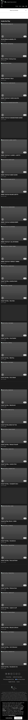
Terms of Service (11, 715)
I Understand (18, 717)
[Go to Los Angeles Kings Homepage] (10, 2)
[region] (14, 710)
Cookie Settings (9, 717)
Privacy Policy (15, 707)
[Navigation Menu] (26, 6)
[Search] (2, 6)
